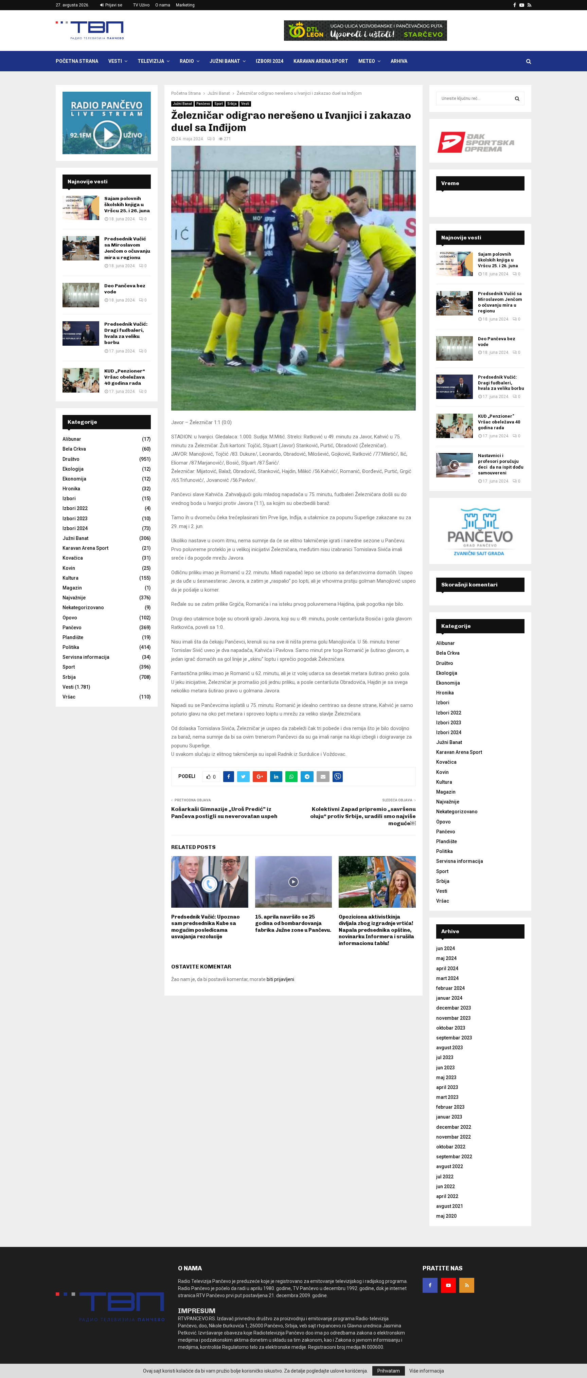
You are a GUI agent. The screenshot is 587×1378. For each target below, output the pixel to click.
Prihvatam (388, 1371)
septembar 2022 (454, 1156)
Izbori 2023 (75, 518)
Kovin (69, 568)
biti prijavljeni (280, 979)
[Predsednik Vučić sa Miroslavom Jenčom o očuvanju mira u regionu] (81, 248)
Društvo (71, 459)
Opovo (70, 617)
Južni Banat (225, 61)
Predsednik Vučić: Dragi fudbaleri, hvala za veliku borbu (125, 333)
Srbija (232, 104)
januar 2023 (449, 1117)
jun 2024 (445, 948)
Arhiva (399, 61)
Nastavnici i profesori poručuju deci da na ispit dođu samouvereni (500, 464)
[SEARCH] (517, 98)
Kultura (70, 578)
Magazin (72, 588)
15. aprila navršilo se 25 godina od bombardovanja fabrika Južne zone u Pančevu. (293, 923)
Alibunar (72, 439)
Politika (71, 647)
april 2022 (447, 1196)
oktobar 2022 (450, 1146)
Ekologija (73, 469)
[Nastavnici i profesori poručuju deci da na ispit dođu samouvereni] (454, 465)
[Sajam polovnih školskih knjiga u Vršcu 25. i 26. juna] (81, 208)
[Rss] (466, 1285)
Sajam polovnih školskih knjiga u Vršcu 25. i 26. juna (127, 205)
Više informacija (426, 1370)
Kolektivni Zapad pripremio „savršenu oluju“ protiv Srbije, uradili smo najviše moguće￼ (363, 816)
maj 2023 (446, 1077)
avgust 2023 (449, 1047)
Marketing (185, 5)
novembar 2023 (453, 1018)
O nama (162, 5)
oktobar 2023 (450, 1028)
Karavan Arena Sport (321, 61)
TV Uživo (141, 5)
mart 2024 (447, 978)
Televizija (151, 61)
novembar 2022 (453, 1137)
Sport (218, 104)
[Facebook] (430, 1285)
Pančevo (203, 104)
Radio (187, 61)
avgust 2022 (449, 1166)
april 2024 (447, 968)
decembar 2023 (453, 1008)
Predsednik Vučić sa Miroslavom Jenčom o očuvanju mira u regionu (127, 248)
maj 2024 (446, 958)
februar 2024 (450, 988)
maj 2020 (446, 1216)
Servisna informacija (86, 657)
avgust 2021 (449, 1206)
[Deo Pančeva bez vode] (81, 295)
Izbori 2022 (75, 508)
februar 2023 (450, 1107)
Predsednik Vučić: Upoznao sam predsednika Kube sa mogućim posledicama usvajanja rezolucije (205, 927)
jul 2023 (444, 1057)
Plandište (73, 637)
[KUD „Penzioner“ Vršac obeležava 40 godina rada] (81, 380)
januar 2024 (449, 998)
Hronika (71, 488)
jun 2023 (445, 1067)
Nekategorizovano (83, 607)
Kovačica (73, 558)
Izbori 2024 (269, 61)
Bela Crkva (74, 449)
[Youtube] (448, 1285)
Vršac (69, 697)
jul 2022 (444, 1176)
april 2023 (447, 1087)
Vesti (115, 61)
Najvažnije (74, 597)
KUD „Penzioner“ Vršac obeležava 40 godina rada (124, 377)
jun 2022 (445, 1186)
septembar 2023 (454, 1037)
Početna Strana (77, 61)
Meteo (366, 61)
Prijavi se (113, 5)
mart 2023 (447, 1097)
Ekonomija (74, 479)
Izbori (69, 498)
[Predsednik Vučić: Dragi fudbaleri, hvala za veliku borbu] (81, 333)
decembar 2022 (453, 1127)
